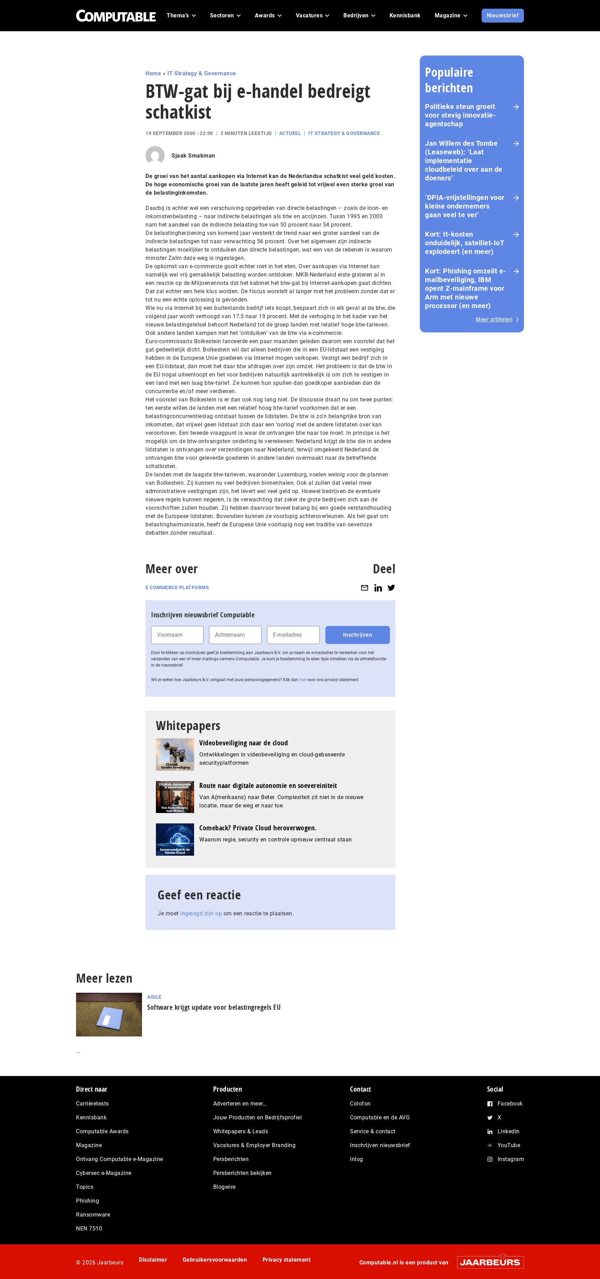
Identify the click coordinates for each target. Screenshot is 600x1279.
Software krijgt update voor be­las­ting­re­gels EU (214, 1007)
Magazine (89, 1145)
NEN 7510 (89, 1228)
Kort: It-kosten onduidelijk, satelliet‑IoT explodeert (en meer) (464, 243)
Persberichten (231, 1159)
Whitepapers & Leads (240, 1131)
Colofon (360, 1103)
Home (153, 73)
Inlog (356, 1159)
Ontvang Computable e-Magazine (119, 1159)
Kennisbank (91, 1117)
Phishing (87, 1200)
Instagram (511, 1159)
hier (302, 679)
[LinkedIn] (378, 587)
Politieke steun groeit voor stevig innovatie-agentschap (460, 115)
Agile (154, 997)
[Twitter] (391, 587)
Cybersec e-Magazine (104, 1173)
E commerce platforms (177, 587)
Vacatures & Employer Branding (254, 1145)
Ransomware (93, 1214)
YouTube (509, 1145)
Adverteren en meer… (240, 1103)
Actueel (290, 133)
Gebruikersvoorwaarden (215, 1259)
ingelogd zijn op (201, 913)
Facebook (510, 1103)
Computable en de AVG (380, 1117)
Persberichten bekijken (242, 1173)
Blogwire (224, 1187)
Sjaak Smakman (193, 155)
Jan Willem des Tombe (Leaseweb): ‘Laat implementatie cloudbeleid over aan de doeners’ (463, 160)
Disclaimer (153, 1259)
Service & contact (372, 1131)
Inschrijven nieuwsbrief (380, 1145)
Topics (84, 1187)
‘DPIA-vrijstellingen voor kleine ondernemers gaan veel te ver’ (465, 206)
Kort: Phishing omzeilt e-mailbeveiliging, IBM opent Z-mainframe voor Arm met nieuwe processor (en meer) (465, 288)
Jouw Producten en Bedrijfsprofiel (257, 1117)
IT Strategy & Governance (201, 73)
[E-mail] (364, 587)
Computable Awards (102, 1131)
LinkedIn (509, 1131)
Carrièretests (92, 1103)
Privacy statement (286, 1259)
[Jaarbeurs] (487, 1262)
